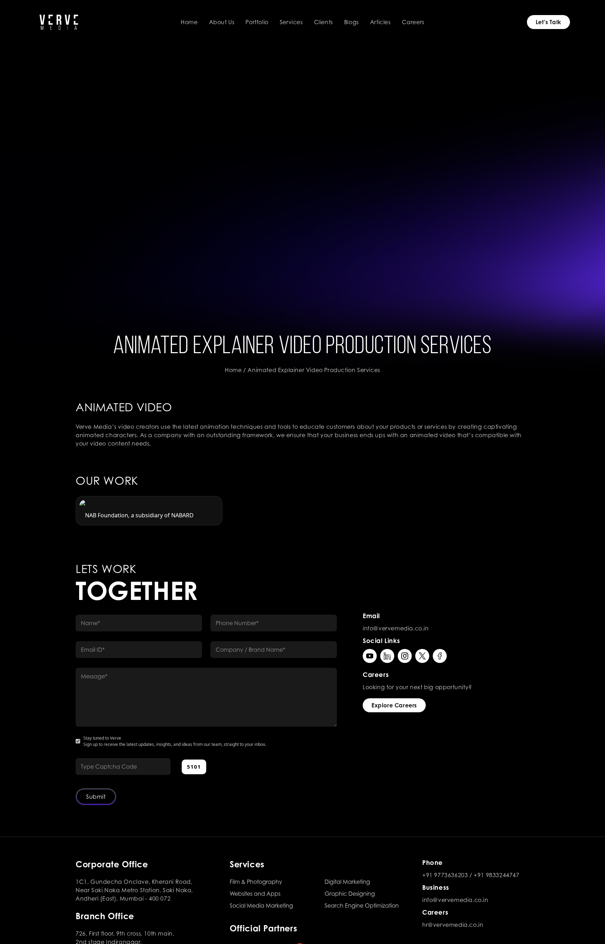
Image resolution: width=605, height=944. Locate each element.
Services (291, 22)
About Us (222, 22)
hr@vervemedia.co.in (452, 924)
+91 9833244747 (496, 875)
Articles (380, 22)
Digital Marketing (347, 881)
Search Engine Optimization (362, 905)
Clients (323, 22)
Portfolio (256, 22)
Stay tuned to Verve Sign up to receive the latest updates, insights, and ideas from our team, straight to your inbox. (174, 741)
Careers (413, 22)
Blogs (351, 22)
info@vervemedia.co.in (396, 628)
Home (189, 22)
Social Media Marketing (261, 905)
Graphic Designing (350, 893)
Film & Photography (256, 881)
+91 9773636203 (445, 875)
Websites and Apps (255, 893)
